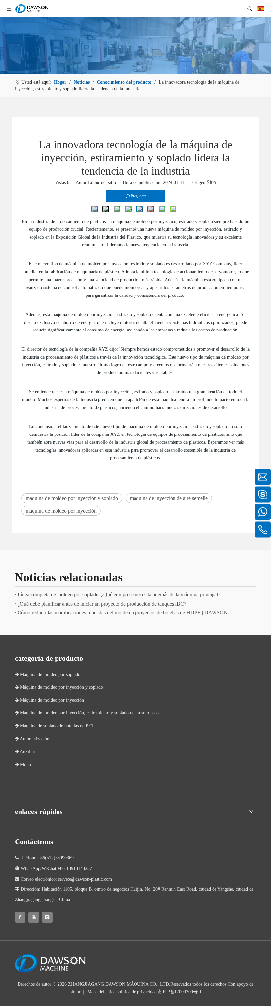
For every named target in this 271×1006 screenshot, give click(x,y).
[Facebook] (20, 917)
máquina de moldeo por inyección (61, 511)
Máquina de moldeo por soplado (47, 674)
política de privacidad (136, 991)
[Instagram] (47, 917)
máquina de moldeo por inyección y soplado (72, 498)
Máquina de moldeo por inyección (49, 700)
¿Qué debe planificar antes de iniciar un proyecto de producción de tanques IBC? (102, 604)
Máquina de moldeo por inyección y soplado (59, 687)
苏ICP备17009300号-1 (180, 991)
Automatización (32, 738)
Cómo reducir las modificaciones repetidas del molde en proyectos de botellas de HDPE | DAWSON (123, 612)
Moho (23, 764)
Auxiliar (25, 751)
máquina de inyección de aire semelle (169, 498)
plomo (75, 991)
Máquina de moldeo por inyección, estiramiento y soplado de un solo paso (87, 713)
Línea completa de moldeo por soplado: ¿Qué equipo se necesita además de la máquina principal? (119, 594)
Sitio (211, 182)
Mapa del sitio (100, 991)
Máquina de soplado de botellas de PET (54, 725)
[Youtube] (33, 917)
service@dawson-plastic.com (85, 879)
